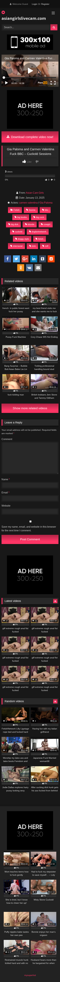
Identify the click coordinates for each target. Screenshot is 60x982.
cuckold (18, 231)
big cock (40, 217)
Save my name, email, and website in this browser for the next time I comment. (29, 528)
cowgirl (47, 224)
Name (6, 479)
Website (6, 505)
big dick (14, 224)
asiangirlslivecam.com (21, 18)
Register (45, 4)
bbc (46, 210)
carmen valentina (28, 202)
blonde (31, 224)
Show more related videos (30, 408)
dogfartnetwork (39, 231)
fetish (40, 239)
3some (32, 210)
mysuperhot (30, 975)
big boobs (22, 217)
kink (34, 246)
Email (5, 492)
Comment (7, 439)
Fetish (17, 210)
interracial (17, 246)
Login (34, 4)
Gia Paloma (46, 202)
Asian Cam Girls (35, 192)
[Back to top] (50, 973)
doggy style (23, 239)
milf (46, 246)
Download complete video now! (31, 137)
